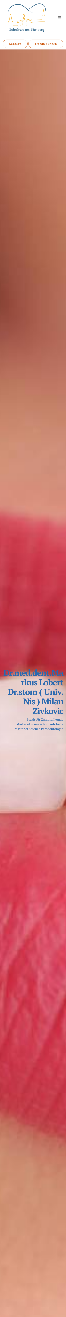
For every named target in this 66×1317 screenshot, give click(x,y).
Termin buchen (46, 43)
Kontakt (15, 43)
